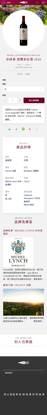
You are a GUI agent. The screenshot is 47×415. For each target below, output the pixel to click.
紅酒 (26, 160)
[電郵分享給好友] (36, 129)
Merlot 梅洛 (29, 204)
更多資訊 (38, 279)
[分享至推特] (9, 129)
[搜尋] (38, 2)
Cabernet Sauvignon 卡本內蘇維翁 (32, 198)
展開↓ (8, 119)
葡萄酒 (8, 160)
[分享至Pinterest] (30, 129)
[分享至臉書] (16, 129)
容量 (4, 80)
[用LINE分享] (23, 129)
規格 (4, 84)
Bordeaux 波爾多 (31, 170)
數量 (4, 95)
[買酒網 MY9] (23, 2)
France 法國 (10, 170)
